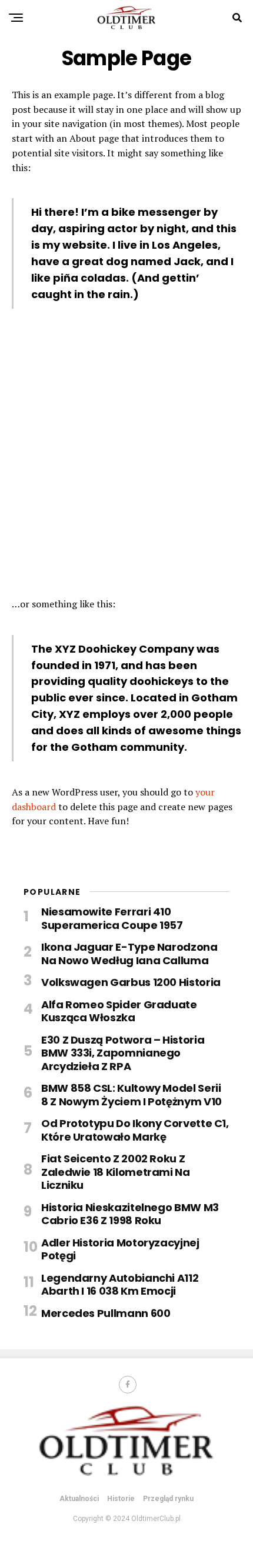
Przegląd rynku (168, 1499)
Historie (121, 1499)
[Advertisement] (126, 458)
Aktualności (79, 1499)
